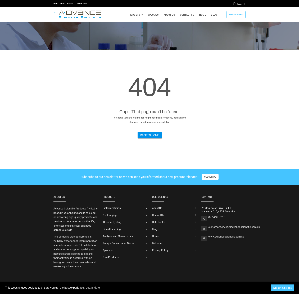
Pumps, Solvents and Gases (118, 243)
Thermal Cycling (112, 222)
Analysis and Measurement (118, 236)
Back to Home (149, 135)
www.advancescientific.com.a (225, 236)
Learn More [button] (93, 287)
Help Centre (59, 3)
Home (202, 15)
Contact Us (187, 15)
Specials (153, 15)
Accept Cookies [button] (282, 287)
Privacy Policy (160, 250)
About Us (169, 15)
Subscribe (210, 177)
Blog (214, 15)
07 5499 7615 (80, 3)
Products (134, 15)
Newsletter (236, 14)
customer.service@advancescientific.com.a (233, 227)
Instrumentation (112, 208)
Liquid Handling (112, 229)
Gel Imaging (110, 215)
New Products (111, 257)
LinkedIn (157, 243)
